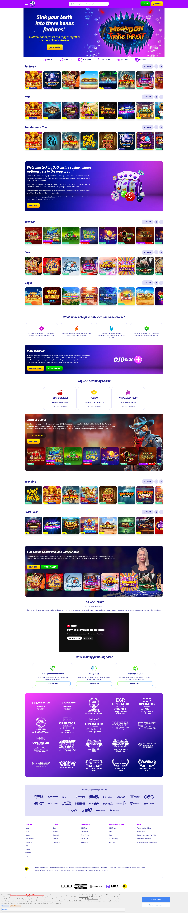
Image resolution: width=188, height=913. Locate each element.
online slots (54, 178)
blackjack (62, 178)
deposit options (49, 197)
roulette (72, 178)
